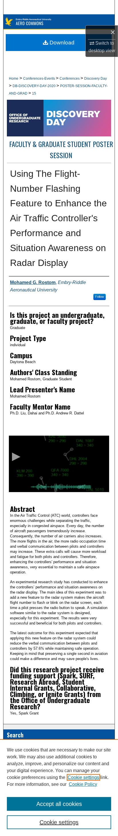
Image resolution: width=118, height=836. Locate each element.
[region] (59, 787)
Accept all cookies (59, 804)
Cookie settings (83, 777)
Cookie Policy (83, 784)
